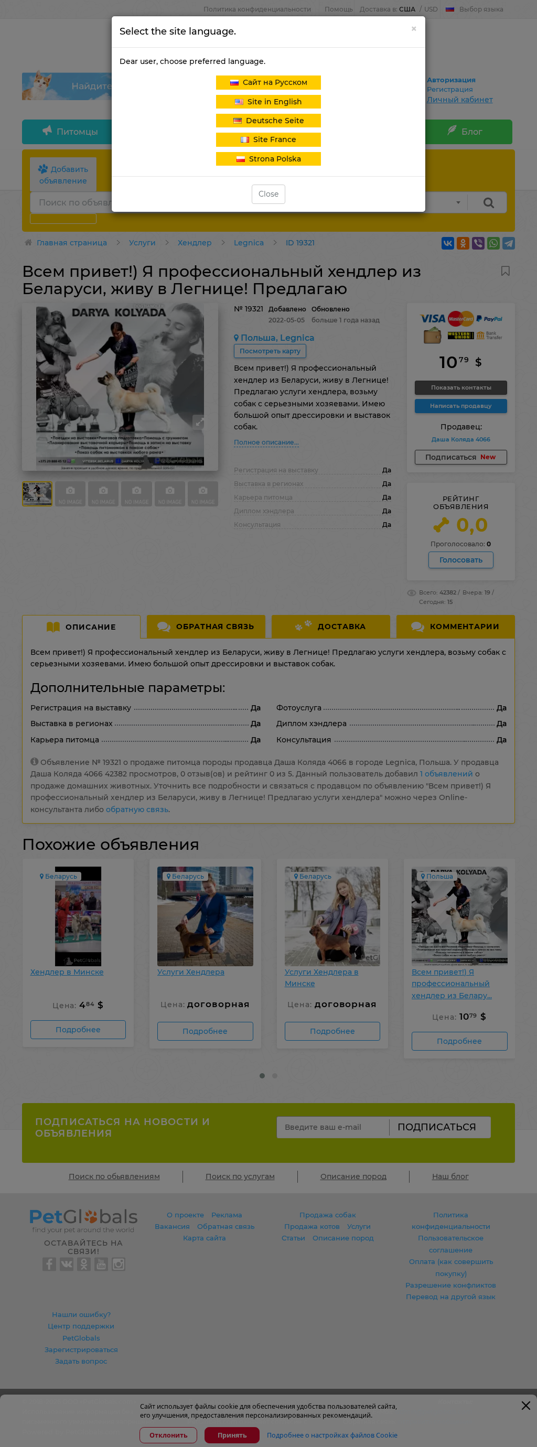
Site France (272, 139)
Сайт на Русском (273, 82)
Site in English (272, 101)
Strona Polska (273, 159)
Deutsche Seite (273, 120)
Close (268, 194)
